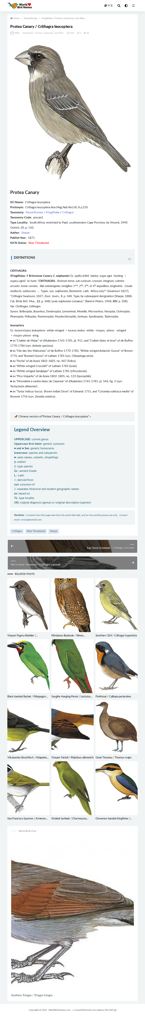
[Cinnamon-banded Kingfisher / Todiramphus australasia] (117, 788)
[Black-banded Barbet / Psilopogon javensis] (28, 666)
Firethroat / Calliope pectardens (113, 696)
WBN (17, 33)
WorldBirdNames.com (59, 1010)
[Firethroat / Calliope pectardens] (117, 666)
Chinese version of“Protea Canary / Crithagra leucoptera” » (55, 416)
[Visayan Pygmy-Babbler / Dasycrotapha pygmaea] (28, 605)
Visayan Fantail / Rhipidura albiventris (72, 757)
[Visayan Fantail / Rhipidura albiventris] (72, 727)
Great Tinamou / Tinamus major (114, 757)
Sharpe (25, 232)
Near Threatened (36, 531)
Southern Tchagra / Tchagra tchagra (31, 995)
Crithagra (67, 212)
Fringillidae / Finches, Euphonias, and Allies (63, 18)
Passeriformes (30, 18)
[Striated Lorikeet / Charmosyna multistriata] (72, 788)
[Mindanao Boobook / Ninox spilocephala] (72, 605)
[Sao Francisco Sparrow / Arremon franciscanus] (28, 788)
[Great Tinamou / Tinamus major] (117, 727)
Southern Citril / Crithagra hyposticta (116, 635)
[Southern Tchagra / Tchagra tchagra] (72, 914)
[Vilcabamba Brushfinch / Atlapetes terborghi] (28, 727)
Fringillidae (52, 212)
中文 (110, 5)
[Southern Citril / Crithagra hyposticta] (117, 605)
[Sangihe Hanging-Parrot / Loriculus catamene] (72, 666)
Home (16, 18)
